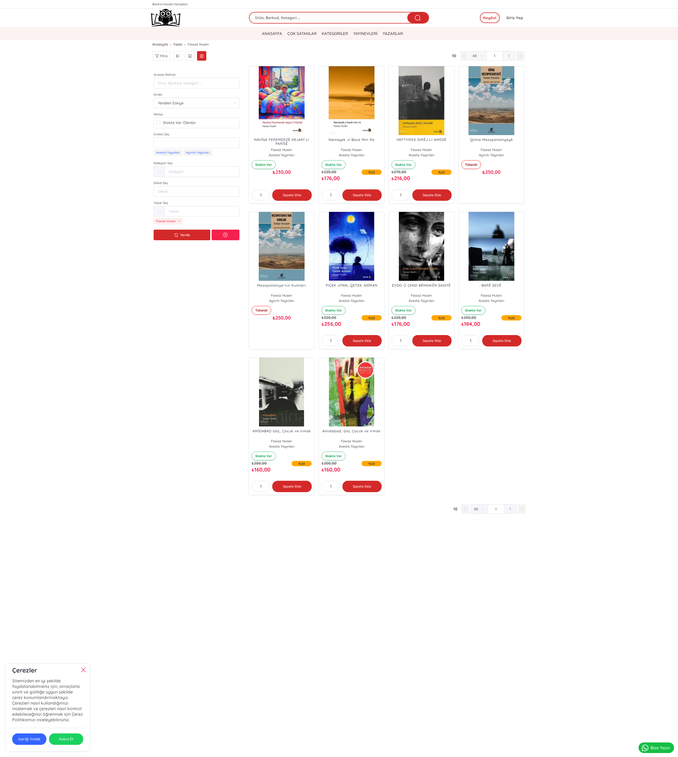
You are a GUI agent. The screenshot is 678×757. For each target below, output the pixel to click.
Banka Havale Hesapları (170, 4)
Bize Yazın (660, 747)
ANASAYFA (272, 33)
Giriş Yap (514, 17)
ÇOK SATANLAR (301, 33)
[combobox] (196, 142)
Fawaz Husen (281, 150)
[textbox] (196, 142)
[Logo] (165, 17)
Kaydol (490, 17)
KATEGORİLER (335, 33)
